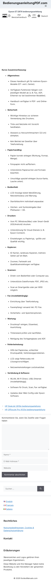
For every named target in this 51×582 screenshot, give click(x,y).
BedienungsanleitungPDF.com (25, 3)
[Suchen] (40, 488)
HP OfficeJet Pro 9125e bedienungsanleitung (25, 409)
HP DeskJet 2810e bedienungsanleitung (23, 406)
